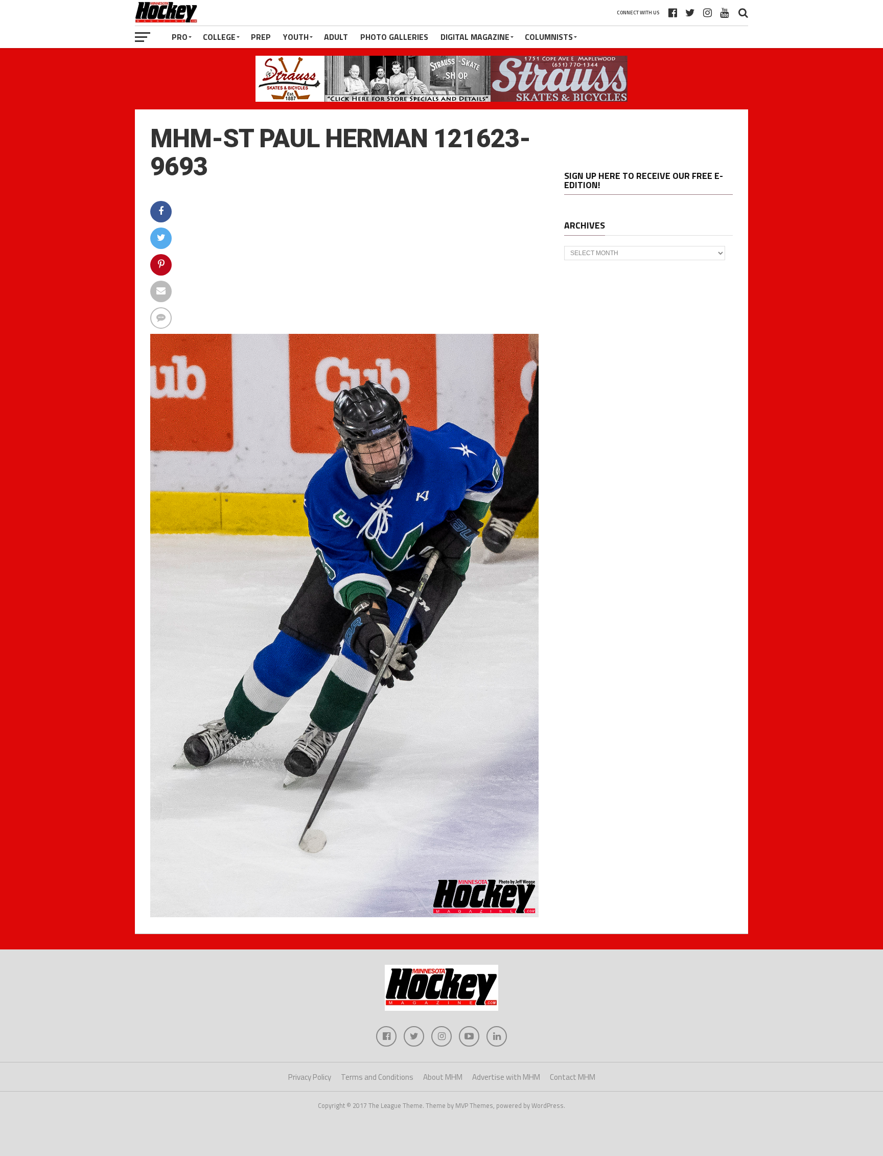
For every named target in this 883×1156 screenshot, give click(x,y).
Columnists (549, 37)
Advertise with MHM (506, 1077)
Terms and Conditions (377, 1077)
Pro (180, 37)
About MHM (442, 1077)
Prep (261, 37)
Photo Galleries (394, 37)
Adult (336, 37)
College (219, 37)
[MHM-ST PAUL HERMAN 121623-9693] (344, 914)
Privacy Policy (309, 1077)
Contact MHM (572, 1077)
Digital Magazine (474, 37)
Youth (296, 37)
